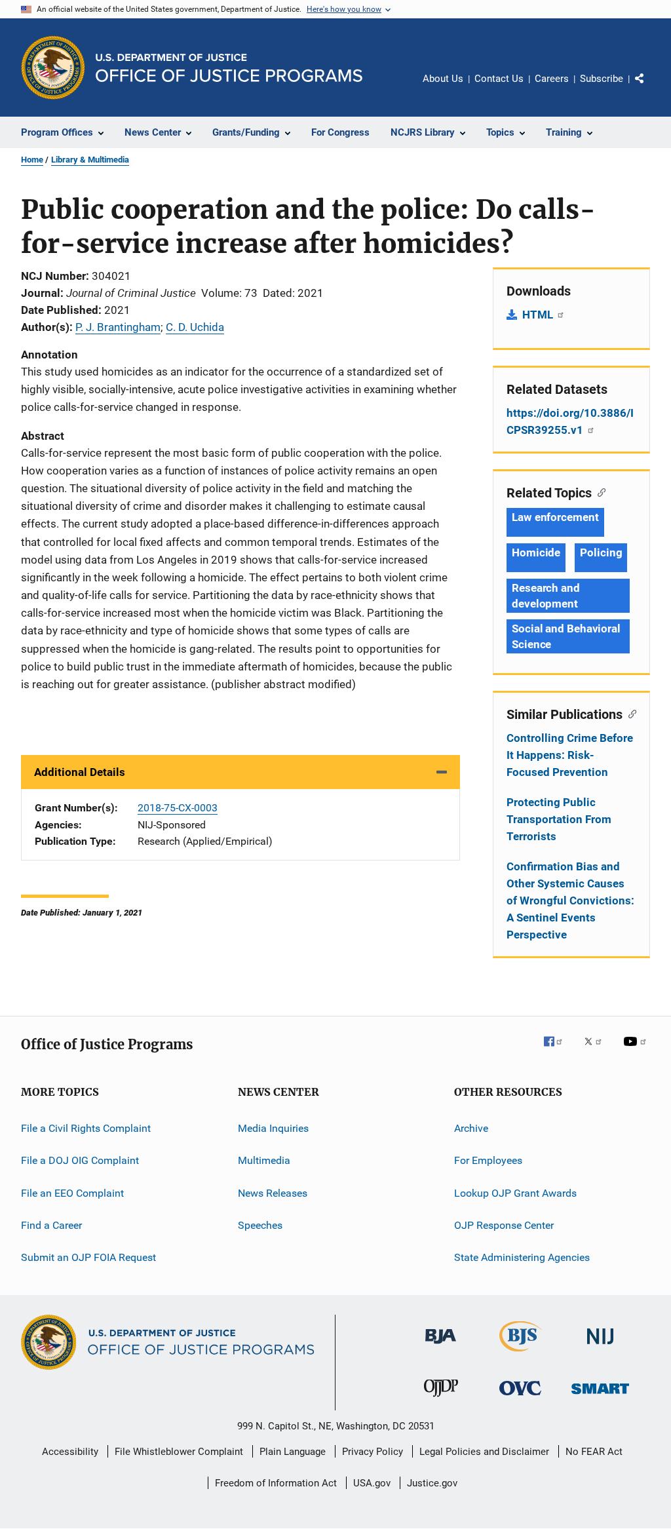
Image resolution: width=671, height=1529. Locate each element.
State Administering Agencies (522, 1257)
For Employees (488, 1160)
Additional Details (79, 772)
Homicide (536, 552)
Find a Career (51, 1225)
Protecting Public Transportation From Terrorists (559, 819)
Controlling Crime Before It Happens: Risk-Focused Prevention (570, 755)
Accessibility (70, 1452)
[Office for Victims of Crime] (520, 1397)
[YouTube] (637, 1050)
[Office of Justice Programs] (53, 67)
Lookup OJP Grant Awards (515, 1193)
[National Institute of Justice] (600, 1346)
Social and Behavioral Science (566, 636)
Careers (552, 79)
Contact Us (499, 79)
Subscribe (601, 79)
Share (650, 88)
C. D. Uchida (195, 327)
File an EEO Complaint (72, 1193)
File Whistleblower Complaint (179, 1452)
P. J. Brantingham (118, 327)
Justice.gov (432, 1483)
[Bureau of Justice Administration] (440, 1346)
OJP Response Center (504, 1225)
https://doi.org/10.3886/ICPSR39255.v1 (570, 421)
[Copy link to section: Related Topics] (598, 491)
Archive (471, 1128)
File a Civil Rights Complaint (86, 1128)
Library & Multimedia (90, 160)
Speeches (260, 1225)
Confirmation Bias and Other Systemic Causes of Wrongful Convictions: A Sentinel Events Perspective (570, 900)
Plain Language (292, 1452)
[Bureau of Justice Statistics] (520, 1354)
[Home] (229, 68)
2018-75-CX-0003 (178, 808)
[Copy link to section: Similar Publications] (629, 713)
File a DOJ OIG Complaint (80, 1160)
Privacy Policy (372, 1452)
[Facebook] (558, 1050)
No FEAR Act (594, 1452)
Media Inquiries (273, 1128)
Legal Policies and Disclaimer (484, 1452)
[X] (597, 1050)
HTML (539, 314)
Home (32, 160)
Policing (601, 552)
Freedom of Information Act (276, 1483)
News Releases (272, 1193)
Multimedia (264, 1160)
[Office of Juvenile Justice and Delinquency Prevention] (441, 1399)
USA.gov (372, 1483)
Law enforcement (555, 517)
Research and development (546, 595)
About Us (443, 79)
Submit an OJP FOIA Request (88, 1257)
